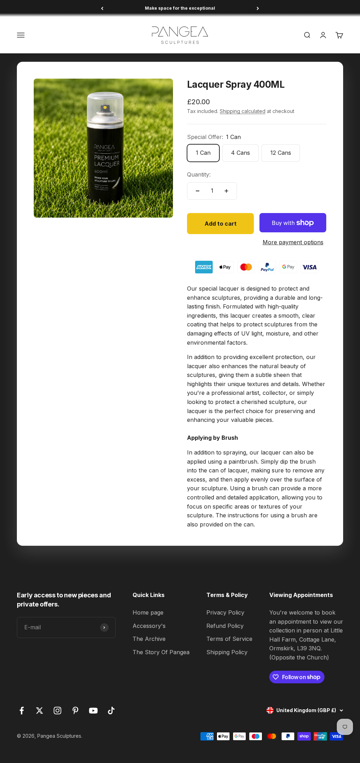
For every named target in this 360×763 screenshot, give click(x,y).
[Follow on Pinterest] (75, 710)
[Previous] (102, 8)
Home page (148, 612)
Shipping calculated (242, 111)
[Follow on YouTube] (93, 710)
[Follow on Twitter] (39, 710)
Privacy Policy (225, 612)
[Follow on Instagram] (57, 710)
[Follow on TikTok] (111, 710)
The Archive (149, 638)
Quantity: (199, 174)
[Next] (258, 8)
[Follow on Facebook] (21, 710)
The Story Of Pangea (161, 652)
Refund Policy (225, 625)
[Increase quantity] (226, 191)
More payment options (293, 242)
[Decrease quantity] (197, 191)
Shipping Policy (227, 652)
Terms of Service (229, 638)
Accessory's (149, 625)
